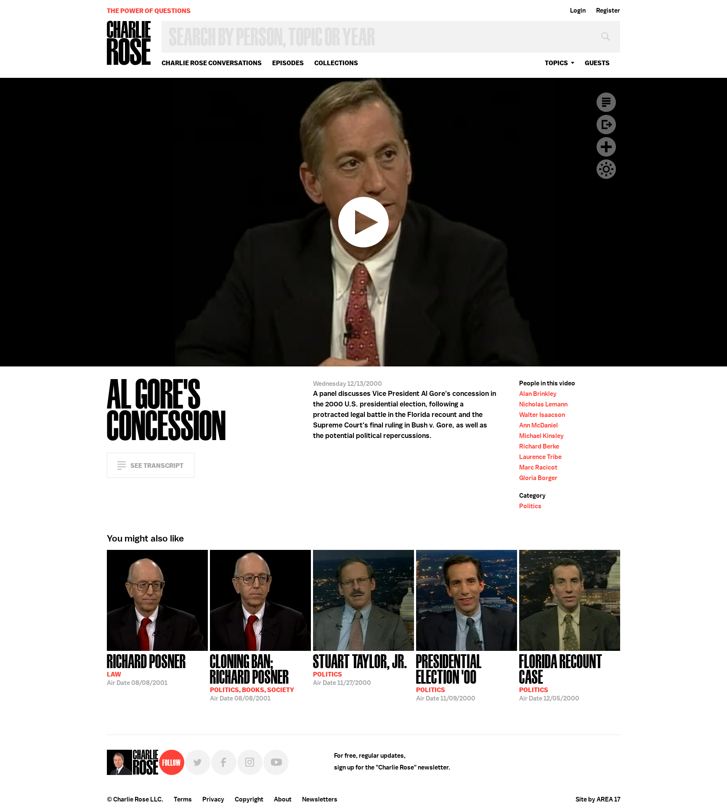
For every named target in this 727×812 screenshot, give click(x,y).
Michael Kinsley (541, 436)
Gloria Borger (538, 478)
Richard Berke (539, 446)
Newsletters (319, 799)
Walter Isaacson (542, 415)
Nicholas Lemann (543, 404)
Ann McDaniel (538, 425)
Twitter (197, 762)
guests (597, 63)
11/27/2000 (360, 669)
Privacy (213, 799)
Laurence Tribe (540, 457)
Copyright (249, 799)
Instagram (250, 762)
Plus (606, 147)
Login (578, 10)
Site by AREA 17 (598, 799)
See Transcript (156, 466)
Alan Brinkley (538, 394)
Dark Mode (606, 169)
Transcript (606, 102)
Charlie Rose (129, 43)
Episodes (288, 63)
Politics (530, 506)
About (283, 799)
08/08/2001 (146, 669)
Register (608, 10)
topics (556, 63)
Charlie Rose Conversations (212, 63)
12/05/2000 (560, 677)
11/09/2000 (449, 677)
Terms (183, 799)
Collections (336, 63)
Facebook (223, 762)
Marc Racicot (538, 467)
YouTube (276, 762)
